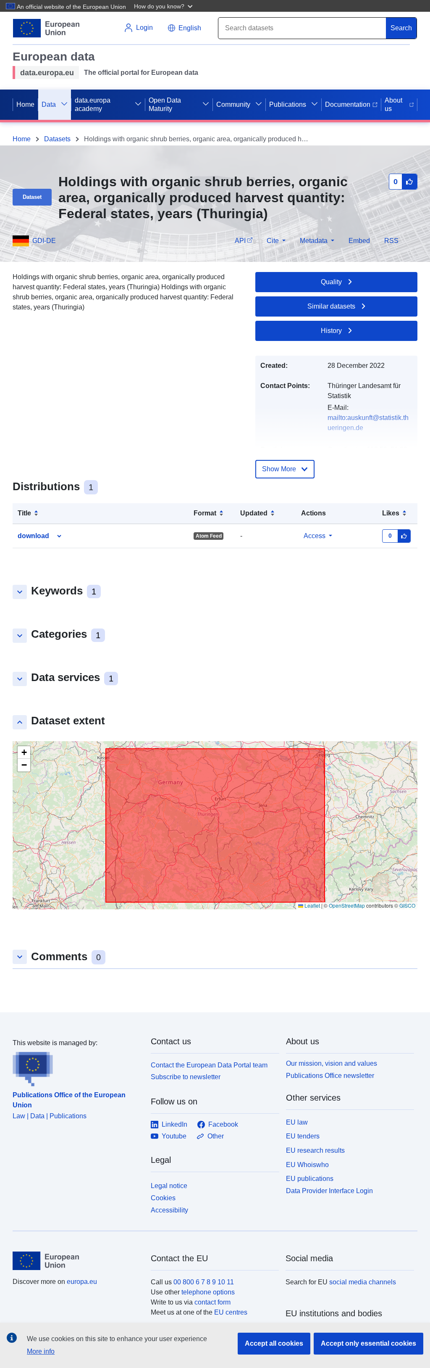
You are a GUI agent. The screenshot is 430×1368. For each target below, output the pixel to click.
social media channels (362, 1282)
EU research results (315, 1150)
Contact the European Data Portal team (209, 1065)
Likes (390, 513)
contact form (212, 1302)
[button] (164, 6)
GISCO (407, 905)
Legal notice (169, 1185)
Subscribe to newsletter (185, 1076)
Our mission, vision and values (331, 1063)
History (331, 330)
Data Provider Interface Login (329, 1190)
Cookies (163, 1198)
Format (205, 513)
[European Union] (77, 1261)
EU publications (309, 1178)
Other (215, 1136)
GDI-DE (44, 240)
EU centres (230, 1312)
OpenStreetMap (347, 905)
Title (24, 513)
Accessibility (169, 1210)
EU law (297, 1122)
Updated (253, 513)
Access (314, 535)
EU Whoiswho (307, 1164)
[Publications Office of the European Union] (77, 1067)
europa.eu (82, 1281)
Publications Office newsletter (330, 1075)
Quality (331, 281)
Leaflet (311, 905)
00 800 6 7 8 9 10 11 (203, 1282)
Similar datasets (331, 306)
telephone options (208, 1292)
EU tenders (303, 1136)
